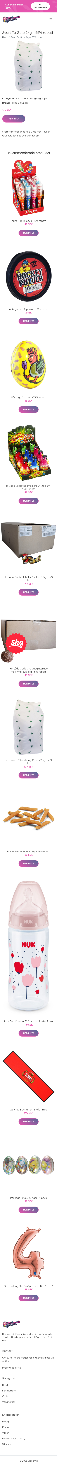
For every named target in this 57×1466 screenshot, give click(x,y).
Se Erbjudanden (40, 6)
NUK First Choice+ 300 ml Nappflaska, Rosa (28, 1021)
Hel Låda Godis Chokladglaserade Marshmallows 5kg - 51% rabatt (28, 670)
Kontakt (6, 1427)
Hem (4, 37)
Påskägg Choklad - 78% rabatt (28, 397)
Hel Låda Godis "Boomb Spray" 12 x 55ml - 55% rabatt (28, 487)
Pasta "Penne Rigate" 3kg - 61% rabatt (28, 851)
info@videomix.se (11, 1367)
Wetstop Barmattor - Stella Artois (28, 1109)
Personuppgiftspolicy (13, 1438)
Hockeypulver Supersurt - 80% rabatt (28, 309)
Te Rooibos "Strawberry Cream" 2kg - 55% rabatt (28, 762)
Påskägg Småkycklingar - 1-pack (28, 1197)
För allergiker (9, 1390)
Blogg (5, 1421)
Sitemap (6, 1444)
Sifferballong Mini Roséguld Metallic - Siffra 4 (28, 1286)
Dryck (5, 1385)
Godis (5, 1396)
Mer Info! (14, 118)
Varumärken (22, 98)
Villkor (5, 1432)
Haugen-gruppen (39, 98)
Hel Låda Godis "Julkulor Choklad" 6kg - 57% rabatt (28, 579)
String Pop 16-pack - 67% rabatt (28, 220)
